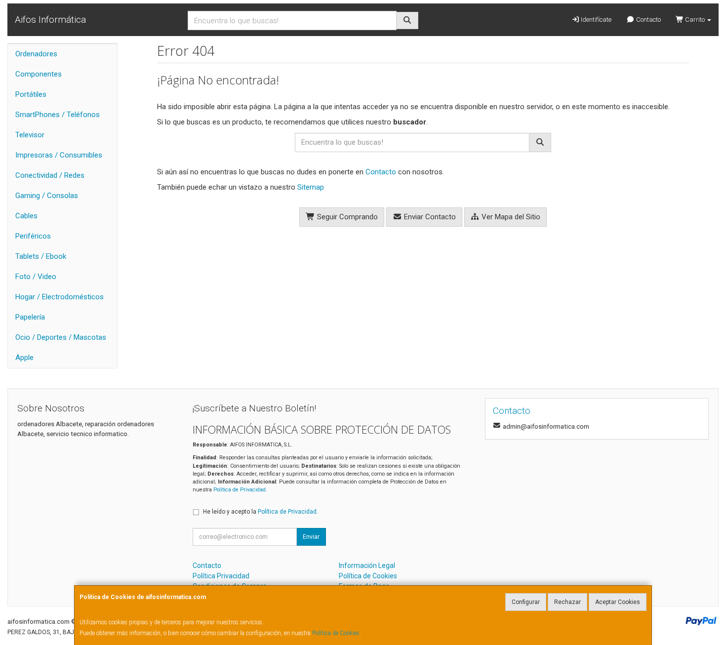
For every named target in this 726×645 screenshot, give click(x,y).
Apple (24, 357)
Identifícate (595, 19)
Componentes (38, 74)
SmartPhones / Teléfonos (57, 114)
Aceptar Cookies (617, 602)
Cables (26, 215)
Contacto (648, 19)
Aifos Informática (50, 19)
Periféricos (33, 236)
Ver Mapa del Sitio (510, 216)
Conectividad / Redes (49, 175)
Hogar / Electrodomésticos (59, 296)
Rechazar (567, 602)
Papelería (30, 317)
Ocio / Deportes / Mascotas (60, 337)
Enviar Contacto (429, 216)
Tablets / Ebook (40, 256)
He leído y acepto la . (260, 511)
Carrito (695, 19)
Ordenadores (36, 53)
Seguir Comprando (346, 216)
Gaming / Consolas (46, 195)
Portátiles (30, 94)
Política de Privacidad (239, 489)
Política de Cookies (336, 633)
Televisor (29, 134)
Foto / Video (35, 276)
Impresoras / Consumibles (58, 155)
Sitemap (310, 187)
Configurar (526, 602)
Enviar (311, 536)
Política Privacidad (221, 576)
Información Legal (367, 565)
